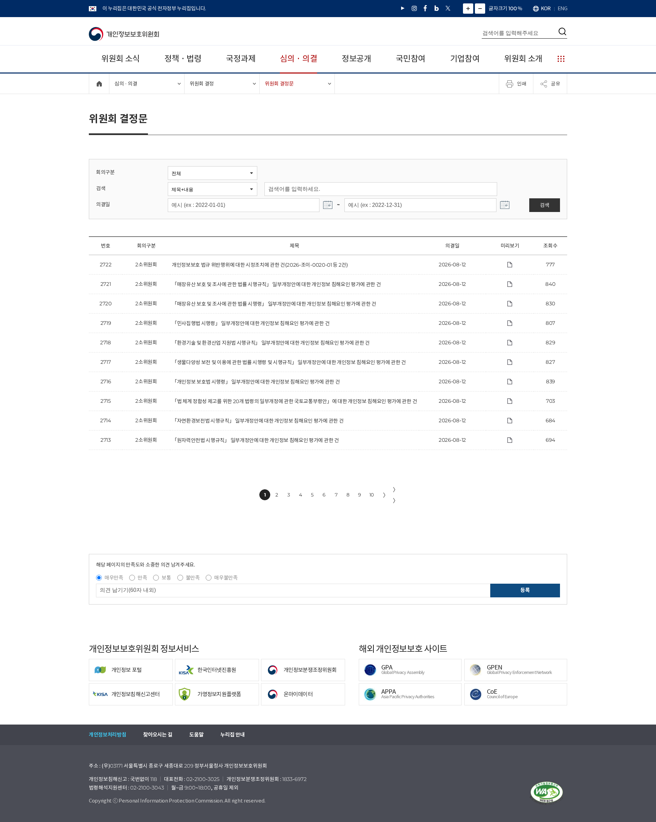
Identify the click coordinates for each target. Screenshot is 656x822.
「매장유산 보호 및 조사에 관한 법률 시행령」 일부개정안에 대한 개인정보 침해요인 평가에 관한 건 (274, 304)
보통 (166, 577)
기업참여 (465, 58)
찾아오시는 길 (157, 734)
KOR (545, 8)
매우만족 (114, 577)
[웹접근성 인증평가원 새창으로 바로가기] (547, 793)
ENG (562, 8)
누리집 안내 (232, 734)
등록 (525, 590)
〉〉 (395, 495)
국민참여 (410, 58)
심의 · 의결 (298, 58)
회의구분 (105, 172)
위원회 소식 (120, 58)
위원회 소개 (523, 58)
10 (371, 495)
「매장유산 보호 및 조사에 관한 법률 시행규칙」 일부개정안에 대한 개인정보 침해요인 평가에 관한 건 (276, 284)
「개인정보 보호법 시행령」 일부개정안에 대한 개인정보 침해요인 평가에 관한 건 (256, 382)
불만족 (193, 577)
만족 (142, 577)
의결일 (103, 204)
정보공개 (356, 58)
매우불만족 (225, 577)
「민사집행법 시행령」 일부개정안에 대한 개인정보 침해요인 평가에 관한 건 (250, 323)
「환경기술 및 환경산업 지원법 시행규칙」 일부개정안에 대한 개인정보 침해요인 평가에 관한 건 (271, 343)
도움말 (196, 734)
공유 (555, 83)
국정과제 (241, 58)
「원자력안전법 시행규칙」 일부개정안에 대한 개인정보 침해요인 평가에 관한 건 (255, 440)
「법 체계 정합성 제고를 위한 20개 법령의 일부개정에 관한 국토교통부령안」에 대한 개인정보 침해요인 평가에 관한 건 (294, 401)
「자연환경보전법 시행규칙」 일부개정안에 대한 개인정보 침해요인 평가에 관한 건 (257, 420)
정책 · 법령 (183, 58)
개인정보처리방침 (107, 734)
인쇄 (522, 83)
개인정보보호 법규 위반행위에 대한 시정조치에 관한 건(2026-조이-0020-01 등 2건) (260, 265)
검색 (100, 188)
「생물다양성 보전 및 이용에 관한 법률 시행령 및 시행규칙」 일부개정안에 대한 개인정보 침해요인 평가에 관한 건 (289, 362)
